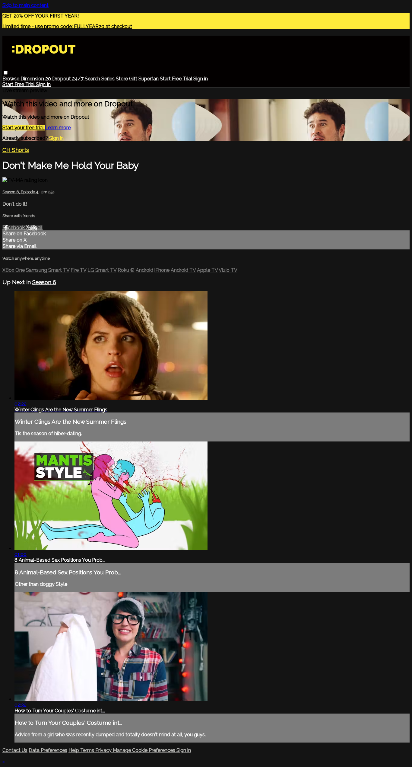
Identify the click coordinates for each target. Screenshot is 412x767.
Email (36, 227)
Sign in (200, 79)
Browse (11, 79)
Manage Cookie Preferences (144, 750)
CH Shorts (15, 149)
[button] (6, 73)
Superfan (148, 79)
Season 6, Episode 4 (20, 192)
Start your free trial (23, 127)
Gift (133, 79)
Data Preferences (48, 750)
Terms (87, 750)
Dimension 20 (36, 79)
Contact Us (14, 750)
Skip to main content (25, 5)
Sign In (43, 84)
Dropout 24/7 (68, 79)
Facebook (14, 227)
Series (108, 79)
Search (93, 79)
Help (74, 750)
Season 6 (44, 282)
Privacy (104, 750)
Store (122, 79)
